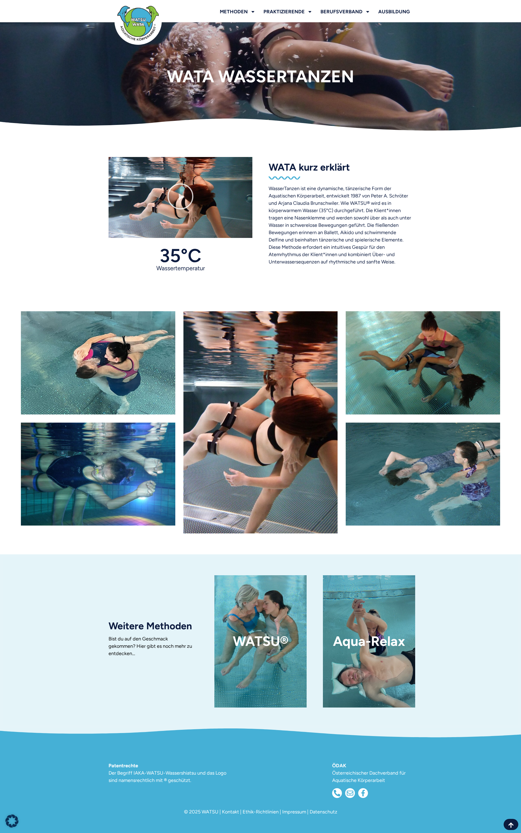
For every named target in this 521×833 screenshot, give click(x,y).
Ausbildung (394, 12)
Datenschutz (323, 812)
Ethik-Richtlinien (261, 812)
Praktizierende (284, 12)
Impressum (294, 812)
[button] (180, 197)
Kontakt (230, 812)
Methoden (234, 12)
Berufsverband (341, 12)
